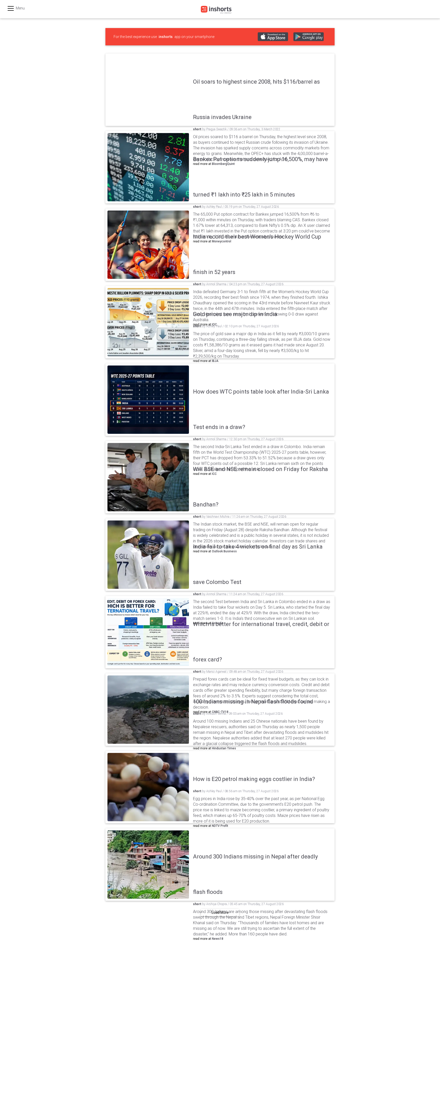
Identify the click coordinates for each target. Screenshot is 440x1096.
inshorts (166, 37)
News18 (217, 939)
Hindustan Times (224, 748)
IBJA (215, 361)
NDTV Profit (220, 826)
